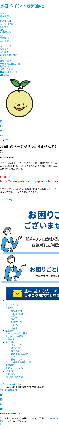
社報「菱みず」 (7, 61)
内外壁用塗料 (6, 24)
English (5, 75)
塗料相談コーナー (11, 72)
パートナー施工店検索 (16, 333)
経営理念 (4, 49)
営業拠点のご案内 (9, 55)
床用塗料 (4, 27)
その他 (3, 35)
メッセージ (5, 46)
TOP (7, 140)
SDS (2, 30)
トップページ (12, 305)
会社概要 (4, 52)
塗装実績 (4, 38)
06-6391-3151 (11, 390)
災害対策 (9, 365)
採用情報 (4, 66)
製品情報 (4, 16)
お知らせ (4, 13)
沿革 (2, 58)
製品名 (14, 327)
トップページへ (7, 199)
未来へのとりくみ (14, 368)
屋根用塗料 (5, 21)
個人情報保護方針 (14, 377)
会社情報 (4, 41)
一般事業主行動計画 (10, 63)
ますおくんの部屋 (14, 336)
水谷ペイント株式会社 (22, 5)
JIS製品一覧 (6, 32)
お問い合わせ (6, 69)
